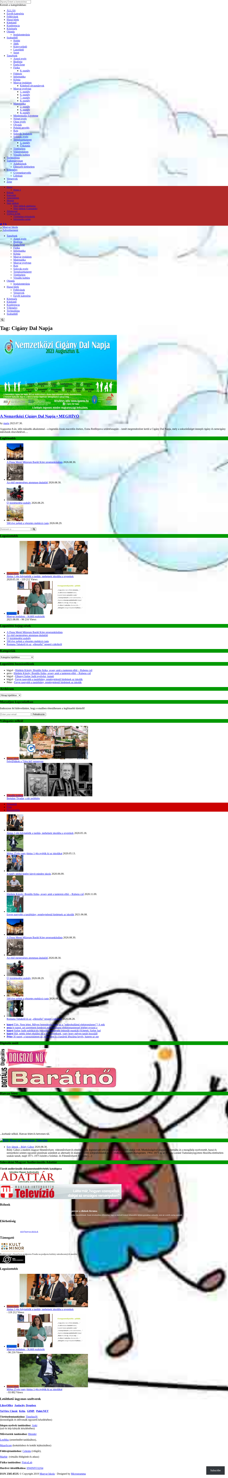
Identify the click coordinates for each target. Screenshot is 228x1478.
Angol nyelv (20, 58)
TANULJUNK (13, 214)
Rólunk (10, 192)
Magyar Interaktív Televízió (29, 1140)
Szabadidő (12, 37)
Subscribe (215, 1470)
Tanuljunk (12, 55)
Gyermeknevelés (22, 172)
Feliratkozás (39, 714)
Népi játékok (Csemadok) (25, 208)
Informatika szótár (22, 219)
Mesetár (10, 200)
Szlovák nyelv (20, 136)
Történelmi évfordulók (24, 216)
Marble (4, 1456)
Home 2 (17, 190)
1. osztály (25, 91)
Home (9, 187)
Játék (16, 43)
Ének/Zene (19, 64)
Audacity (19, 1405)
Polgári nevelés (21, 127)
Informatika (19, 76)
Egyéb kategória (15, 13)
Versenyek (12, 178)
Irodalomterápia (21, 34)
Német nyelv (20, 118)
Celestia (27, 1451)
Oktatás (11, 31)
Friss (9, 807)
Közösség (12, 28)
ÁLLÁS (11, 10)
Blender (32, 1434)
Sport (16, 52)
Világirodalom (20, 151)
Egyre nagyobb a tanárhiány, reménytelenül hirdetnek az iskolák (49, 679)
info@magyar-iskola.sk (29, 1231)
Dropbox (31, 1405)
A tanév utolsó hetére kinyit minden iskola (29, 873)
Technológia (13, 157)
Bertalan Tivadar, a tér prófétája (23, 798)
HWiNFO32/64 (35, 1468)
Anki (34, 1425)
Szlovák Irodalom (22, 133)
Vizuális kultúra (21, 154)
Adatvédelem (13, 198)
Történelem (19, 148)
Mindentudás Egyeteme (25, 115)
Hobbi (16, 40)
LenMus (4, 1439)
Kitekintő (12, 22)
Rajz (15, 130)
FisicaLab (27, 1462)
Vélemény (12, 169)
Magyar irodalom (22, 82)
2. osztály (25, 106)
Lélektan (18, 175)
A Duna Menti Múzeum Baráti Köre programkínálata (35, 462)
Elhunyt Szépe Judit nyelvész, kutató (34, 676)
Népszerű (12, 804)
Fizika (16, 67)
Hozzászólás (13, 810)
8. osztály (25, 70)
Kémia (16, 79)
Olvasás (17, 124)
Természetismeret (22, 139)
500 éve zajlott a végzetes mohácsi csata (28, 523)
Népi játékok (13, 203)
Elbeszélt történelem (24, 166)
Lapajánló (18, 49)
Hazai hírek (13, 19)
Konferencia (13, 25)
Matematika (19, 103)
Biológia (17, 61)
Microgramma (78, 1473)
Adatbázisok (20, 163)
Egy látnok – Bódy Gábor (20, 1146)
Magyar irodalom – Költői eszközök (26, 616)
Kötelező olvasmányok (32, 85)
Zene (9, 181)
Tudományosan (15, 160)
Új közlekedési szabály (19, 502)
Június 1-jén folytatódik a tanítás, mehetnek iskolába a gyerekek (40, 576)
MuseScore (6, 1445)
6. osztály (25, 94)
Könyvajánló (20, 46)
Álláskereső (12, 211)
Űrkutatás (25, 145)
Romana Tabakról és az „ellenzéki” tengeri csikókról (34, 644)
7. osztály (25, 97)
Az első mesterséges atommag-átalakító (27, 482)
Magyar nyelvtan (22, 88)
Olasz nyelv (19, 121)
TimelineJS (32, 1416)
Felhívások (12, 16)
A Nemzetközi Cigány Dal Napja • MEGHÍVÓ (39, 416)
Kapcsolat (11, 195)
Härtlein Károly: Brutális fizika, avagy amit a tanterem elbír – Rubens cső (53, 670)
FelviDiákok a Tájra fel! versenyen (25, 761)
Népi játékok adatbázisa (24, 206)
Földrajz (17, 73)
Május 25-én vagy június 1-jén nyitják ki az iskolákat (34, 853)
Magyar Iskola (47, 1473)
